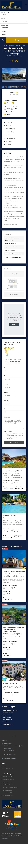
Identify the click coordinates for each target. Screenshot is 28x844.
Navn (5, 367)
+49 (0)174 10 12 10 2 (14, 362)
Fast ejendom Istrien (8, 792)
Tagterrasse (9, 144)
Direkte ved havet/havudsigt (10, 710)
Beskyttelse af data (8, 768)
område (3, 18)
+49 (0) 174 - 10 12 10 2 (10, 754)
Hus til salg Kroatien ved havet (11, 787)
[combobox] (14, 15)
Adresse (6, 392)
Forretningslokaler (7, 715)
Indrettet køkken (10, 128)
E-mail (5, 376)
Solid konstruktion (10, 138)
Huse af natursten (7, 719)
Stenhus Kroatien (7, 782)
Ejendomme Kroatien (8, 784)
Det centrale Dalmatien (14, 45)
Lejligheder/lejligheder (8, 724)
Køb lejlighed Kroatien (8, 779)
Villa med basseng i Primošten (13, 471)
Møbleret (8, 135)
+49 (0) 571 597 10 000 (15, 359)
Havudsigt (8, 125)
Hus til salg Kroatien (8, 776)
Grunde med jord (7, 717)
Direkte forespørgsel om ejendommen (12, 343)
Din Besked (7, 417)
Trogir (23, 45)
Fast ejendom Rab (7, 790)
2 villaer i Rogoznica (10, 683)
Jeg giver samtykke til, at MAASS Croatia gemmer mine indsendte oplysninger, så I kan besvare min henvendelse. (14, 436)
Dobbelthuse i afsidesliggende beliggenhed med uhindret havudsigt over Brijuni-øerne (14, 574)
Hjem (4, 45)
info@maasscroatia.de (15, 364)
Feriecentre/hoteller (8, 712)
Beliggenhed (4, 25)
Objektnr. (3, 31)
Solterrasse (9, 141)
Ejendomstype (5, 12)
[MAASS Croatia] (11, 5)
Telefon (6, 384)
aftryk (4, 766)
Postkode (6, 400)
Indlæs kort (14, 324)
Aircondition (9, 122)
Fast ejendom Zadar (8, 795)
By (4, 409)
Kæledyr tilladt (10, 132)
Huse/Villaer (6, 722)
